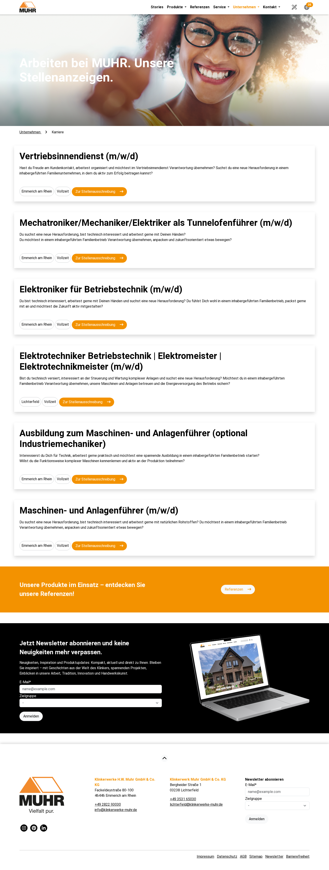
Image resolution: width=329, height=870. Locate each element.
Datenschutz (227, 856)
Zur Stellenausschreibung (95, 191)
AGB (243, 856)
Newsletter (274, 856)
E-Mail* (25, 682)
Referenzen (199, 7)
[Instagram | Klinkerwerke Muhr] (23, 828)
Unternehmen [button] (245, 7)
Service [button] (220, 7)
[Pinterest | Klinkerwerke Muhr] (33, 828)
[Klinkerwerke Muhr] (27, 7)
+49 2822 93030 (108, 804)
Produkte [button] (175, 7)
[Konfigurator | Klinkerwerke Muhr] (293, 7)
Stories (157, 7)
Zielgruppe (27, 696)
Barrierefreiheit (298, 856)
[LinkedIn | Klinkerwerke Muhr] (43, 828)
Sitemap (256, 856)
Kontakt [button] (270, 7)
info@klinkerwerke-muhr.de (116, 810)
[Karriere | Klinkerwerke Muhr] (164, 759)
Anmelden (31, 716)
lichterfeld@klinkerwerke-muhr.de (196, 804)
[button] (305, 7)
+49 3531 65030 (183, 799)
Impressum (205, 856)
